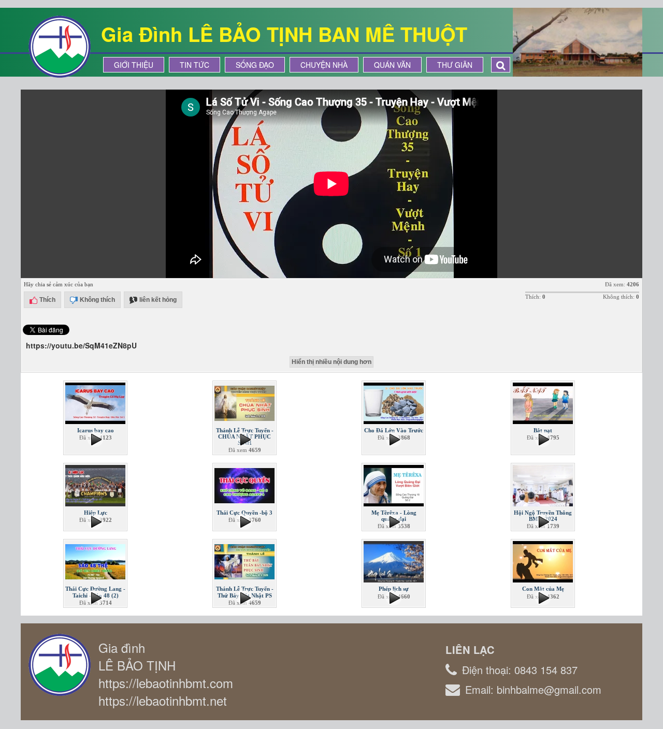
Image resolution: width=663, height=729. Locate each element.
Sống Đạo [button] (255, 65)
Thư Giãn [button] (454, 65)
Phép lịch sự (394, 589)
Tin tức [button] (194, 65)
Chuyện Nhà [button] (324, 65)
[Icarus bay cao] (96, 402)
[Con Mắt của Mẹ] (544, 561)
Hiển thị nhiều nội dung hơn (331, 362)
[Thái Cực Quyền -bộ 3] (245, 484)
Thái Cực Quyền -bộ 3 (244, 512)
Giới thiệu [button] (133, 65)
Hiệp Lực (95, 512)
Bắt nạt (543, 430)
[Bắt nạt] (544, 402)
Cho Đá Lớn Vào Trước (393, 430)
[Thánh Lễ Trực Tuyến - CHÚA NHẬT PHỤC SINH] (245, 402)
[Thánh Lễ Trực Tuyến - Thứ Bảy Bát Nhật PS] (245, 561)
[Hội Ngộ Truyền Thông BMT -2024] (544, 484)
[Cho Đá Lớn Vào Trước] (395, 402)
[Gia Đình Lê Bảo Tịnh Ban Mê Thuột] (59, 45)
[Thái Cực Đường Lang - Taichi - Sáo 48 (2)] (96, 561)
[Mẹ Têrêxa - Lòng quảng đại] (395, 484)
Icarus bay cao (95, 430)
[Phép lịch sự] (395, 561)
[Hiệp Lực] (96, 484)
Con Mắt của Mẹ (543, 589)
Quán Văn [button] (392, 65)
